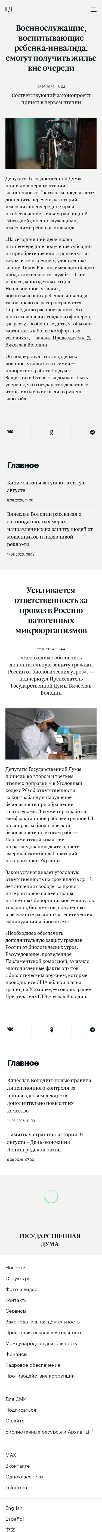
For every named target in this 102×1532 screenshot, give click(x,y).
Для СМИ (16, 1398)
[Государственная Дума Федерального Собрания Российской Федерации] (8, 9)
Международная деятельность (41, 1342)
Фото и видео (21, 1288)
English (14, 1507)
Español (14, 1518)
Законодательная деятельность (42, 1321)
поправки (36, 783)
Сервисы (15, 1310)
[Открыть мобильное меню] (93, 9)
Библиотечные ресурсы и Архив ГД (47, 1431)
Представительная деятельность (43, 1331)
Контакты (16, 1299)
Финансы (16, 1353)
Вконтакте (17, 1465)
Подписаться (20, 1409)
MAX (10, 1454)
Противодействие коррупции (40, 1375)
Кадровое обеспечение (32, 1364)
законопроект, (22, 192)
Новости (15, 1266)
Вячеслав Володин (26, 345)
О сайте (14, 1420)
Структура (17, 1277)
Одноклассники (24, 1476)
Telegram (16, 1486)
